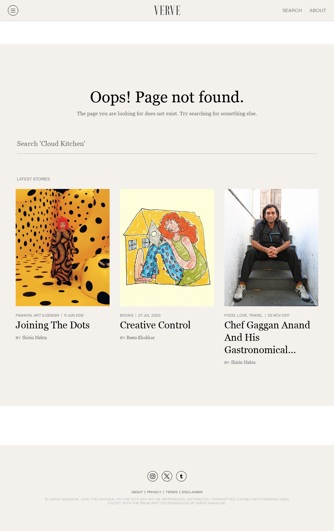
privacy (154, 492)
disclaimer (192, 492)
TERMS (172, 492)
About (318, 10)
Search (292, 10)
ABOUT (137, 492)
